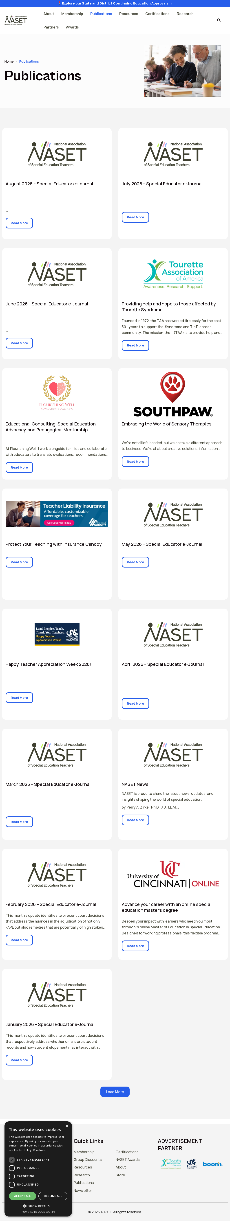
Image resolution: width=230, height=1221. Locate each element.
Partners (51, 27)
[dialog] (38, 1169)
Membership (72, 13)
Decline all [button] (53, 1196)
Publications (101, 13)
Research (185, 13)
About (49, 13)
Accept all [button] (22, 1196)
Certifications (157, 13)
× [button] (67, 1126)
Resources (128, 13)
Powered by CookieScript (38, 1211)
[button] (219, 20)
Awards (72, 27)
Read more (40, 1150)
